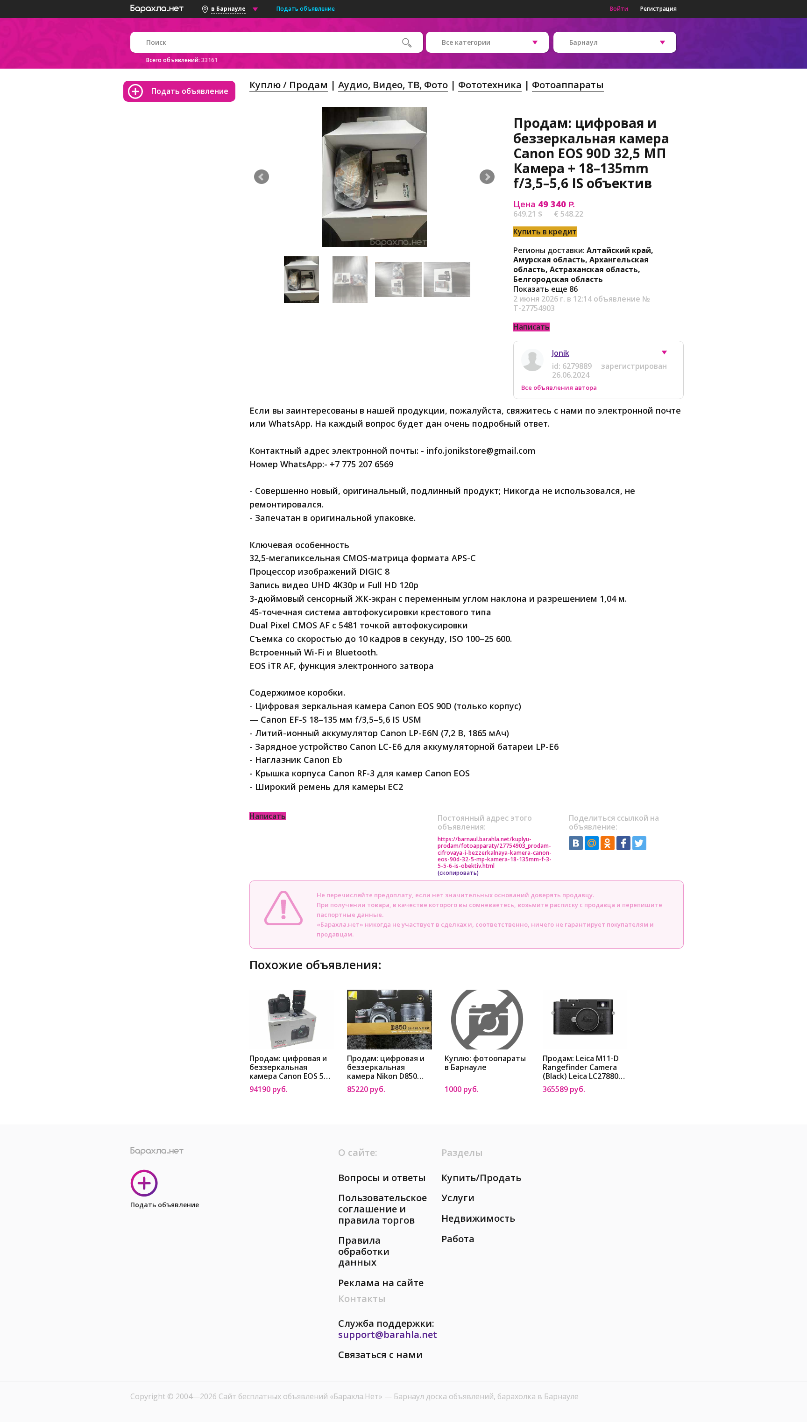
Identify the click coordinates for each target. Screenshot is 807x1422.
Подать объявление (305, 9)
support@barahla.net (387, 1334)
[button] (668, 354)
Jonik (560, 353)
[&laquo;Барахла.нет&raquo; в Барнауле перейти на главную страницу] (157, 7)
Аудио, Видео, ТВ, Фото (393, 84)
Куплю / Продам (288, 84)
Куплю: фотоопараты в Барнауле (485, 1063)
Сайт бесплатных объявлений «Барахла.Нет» (301, 1396)
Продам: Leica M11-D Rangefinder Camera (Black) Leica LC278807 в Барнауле (583, 1067)
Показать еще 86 (545, 289)
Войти (619, 9)
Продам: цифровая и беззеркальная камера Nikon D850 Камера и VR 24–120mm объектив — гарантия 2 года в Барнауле (386, 1067)
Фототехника (490, 84)
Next (487, 176)
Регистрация (658, 9)
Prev (261, 176)
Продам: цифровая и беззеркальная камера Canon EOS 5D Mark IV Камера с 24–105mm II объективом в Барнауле (289, 1067)
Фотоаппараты (568, 84)
